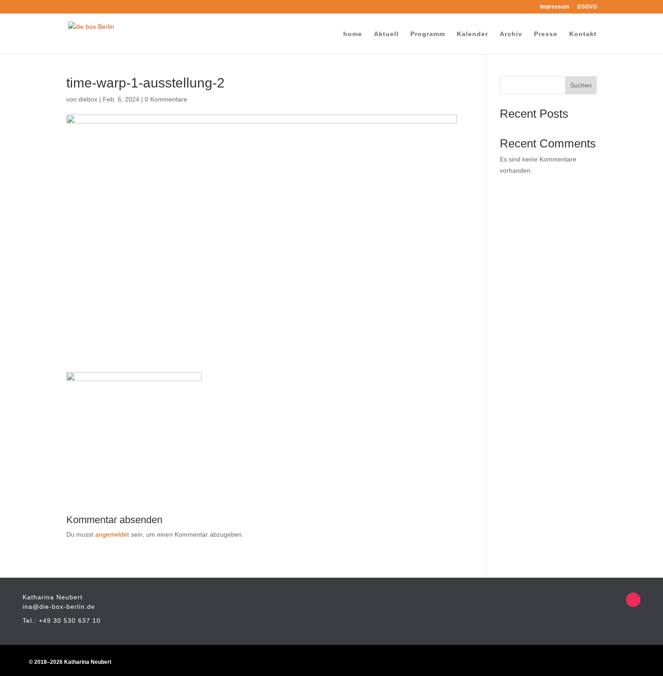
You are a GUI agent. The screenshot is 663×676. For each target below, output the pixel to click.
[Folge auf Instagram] (633, 600)
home (352, 34)
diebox (87, 99)
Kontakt (583, 34)
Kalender (472, 34)
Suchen (581, 85)
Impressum (554, 7)
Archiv (511, 34)
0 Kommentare (166, 99)
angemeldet (112, 534)
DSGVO (587, 7)
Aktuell (386, 34)
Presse (545, 34)
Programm (427, 34)
